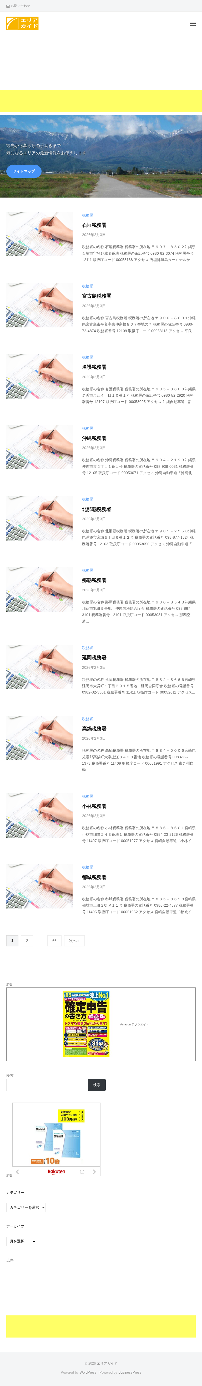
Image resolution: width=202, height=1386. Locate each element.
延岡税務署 (94, 657)
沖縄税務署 (94, 438)
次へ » (74, 941)
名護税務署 (94, 367)
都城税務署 (94, 877)
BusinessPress (130, 1372)
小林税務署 (94, 806)
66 (54, 941)
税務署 (87, 215)
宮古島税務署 (96, 296)
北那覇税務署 (96, 509)
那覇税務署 (94, 580)
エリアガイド (107, 1363)
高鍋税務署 (94, 728)
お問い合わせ (20, 6)
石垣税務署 (94, 225)
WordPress (88, 1372)
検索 (10, 1076)
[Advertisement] (101, 75)
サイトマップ (24, 171)
